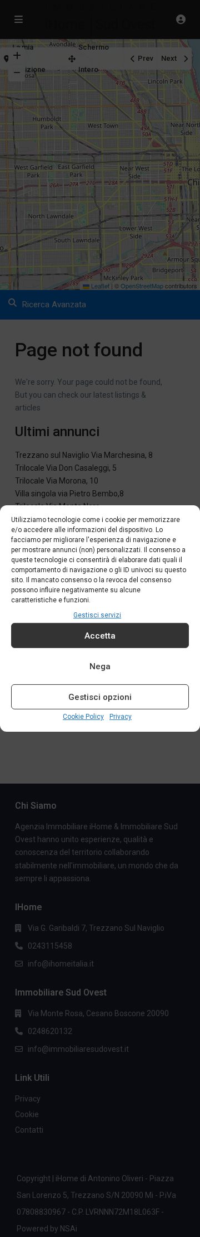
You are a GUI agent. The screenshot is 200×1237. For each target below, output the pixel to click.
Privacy (120, 717)
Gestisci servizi (97, 615)
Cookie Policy (83, 717)
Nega (100, 666)
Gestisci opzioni (100, 697)
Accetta (100, 636)
